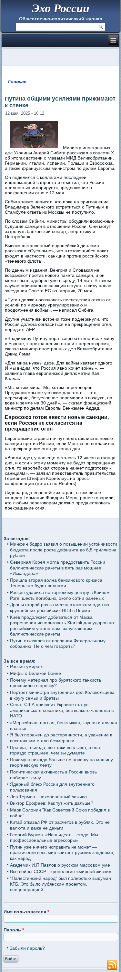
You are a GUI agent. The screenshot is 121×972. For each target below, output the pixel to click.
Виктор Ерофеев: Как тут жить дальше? (51, 803)
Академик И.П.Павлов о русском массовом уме (60, 865)
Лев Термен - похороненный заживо (48, 796)
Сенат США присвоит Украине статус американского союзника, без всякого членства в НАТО (62, 710)
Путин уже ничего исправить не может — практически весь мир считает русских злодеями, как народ (62, 852)
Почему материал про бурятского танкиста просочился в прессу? (55, 682)
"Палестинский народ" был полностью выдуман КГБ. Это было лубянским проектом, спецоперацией (60, 884)
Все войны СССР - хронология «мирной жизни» (60, 871)
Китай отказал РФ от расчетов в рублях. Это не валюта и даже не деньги (60, 825)
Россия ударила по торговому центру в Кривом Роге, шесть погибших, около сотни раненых (60, 595)
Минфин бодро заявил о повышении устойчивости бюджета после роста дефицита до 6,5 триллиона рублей (63, 549)
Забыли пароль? (27, 948)
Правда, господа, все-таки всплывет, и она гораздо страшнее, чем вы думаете (55, 750)
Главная (17, 81)
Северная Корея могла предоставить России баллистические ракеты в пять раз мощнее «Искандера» (57, 567)
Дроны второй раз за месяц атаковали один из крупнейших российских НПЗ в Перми (59, 607)
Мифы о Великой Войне (35, 673)
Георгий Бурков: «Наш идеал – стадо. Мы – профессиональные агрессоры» (56, 837)
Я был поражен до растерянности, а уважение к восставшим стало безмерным (61, 737)
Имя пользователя (26, 911)
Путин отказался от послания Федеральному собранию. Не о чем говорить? (58, 643)
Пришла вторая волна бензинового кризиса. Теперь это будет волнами (57, 583)
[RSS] (112, 965)
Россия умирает (27, 666)
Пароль (14, 929)
